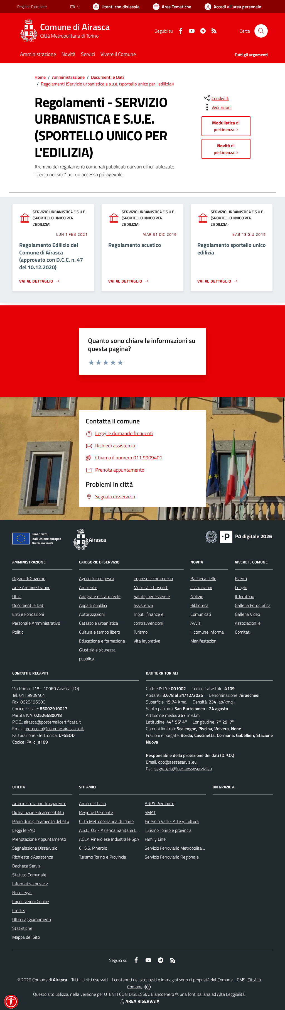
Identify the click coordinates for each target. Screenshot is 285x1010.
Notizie (196, 596)
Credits (18, 910)
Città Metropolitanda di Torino (106, 821)
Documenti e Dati (107, 77)
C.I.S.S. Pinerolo (93, 848)
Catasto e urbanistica (98, 623)
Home (40, 77)
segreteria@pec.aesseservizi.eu (183, 768)
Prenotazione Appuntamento (39, 839)
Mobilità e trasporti (151, 587)
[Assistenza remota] (147, 986)
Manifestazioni (203, 641)
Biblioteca (199, 605)
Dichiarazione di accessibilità (38, 812)
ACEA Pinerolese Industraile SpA (109, 839)
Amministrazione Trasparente (39, 803)
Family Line (155, 839)
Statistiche (22, 928)
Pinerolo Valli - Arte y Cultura (172, 821)
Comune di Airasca (75, 27)
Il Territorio (244, 596)
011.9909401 (32, 695)
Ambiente (88, 587)
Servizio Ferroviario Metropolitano (176, 848)
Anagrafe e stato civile (100, 596)
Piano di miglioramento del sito (40, 821)
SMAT (150, 812)
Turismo (141, 632)
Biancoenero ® (164, 994)
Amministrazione (68, 77)
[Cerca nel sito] (261, 31)
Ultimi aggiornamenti (31, 919)
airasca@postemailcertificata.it (52, 722)
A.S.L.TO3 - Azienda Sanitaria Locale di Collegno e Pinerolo (133, 830)
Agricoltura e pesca (96, 578)
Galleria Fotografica (253, 605)
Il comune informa (207, 632)
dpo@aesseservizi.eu (177, 762)
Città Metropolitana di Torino (69, 36)
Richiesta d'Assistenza (32, 857)
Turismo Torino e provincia (168, 830)
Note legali (22, 892)
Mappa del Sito (26, 937)
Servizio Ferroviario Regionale (172, 857)
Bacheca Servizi (26, 865)
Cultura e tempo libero (99, 632)
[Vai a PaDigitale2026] (239, 536)
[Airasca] (28, 30)
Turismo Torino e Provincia (102, 857)
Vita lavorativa (147, 641)
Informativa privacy (30, 883)
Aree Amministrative (31, 587)
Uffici (16, 596)
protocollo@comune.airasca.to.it (54, 728)
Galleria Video (247, 614)
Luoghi (241, 587)
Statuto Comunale (29, 874)
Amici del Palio (92, 803)
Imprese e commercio (153, 578)
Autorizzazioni (92, 614)
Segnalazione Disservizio (34, 848)
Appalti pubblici (93, 605)
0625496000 (32, 701)
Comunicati (200, 614)
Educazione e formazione (102, 641)
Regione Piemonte (32, 6)
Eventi (241, 578)
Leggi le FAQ (23, 830)
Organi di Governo (28, 578)
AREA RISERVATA (142, 1001)
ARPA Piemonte (159, 803)
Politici (18, 632)
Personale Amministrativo (36, 623)
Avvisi (195, 623)
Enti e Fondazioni (28, 614)
